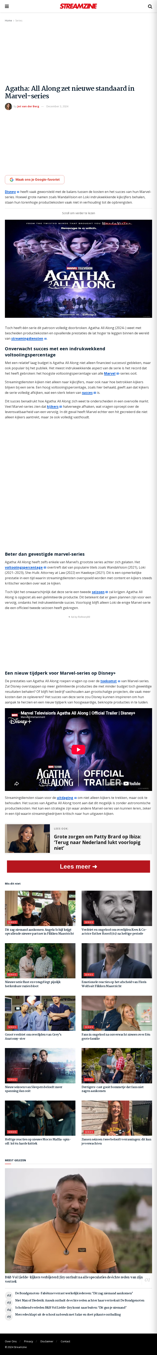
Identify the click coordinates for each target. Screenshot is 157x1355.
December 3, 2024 (57, 106)
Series (18, 20)
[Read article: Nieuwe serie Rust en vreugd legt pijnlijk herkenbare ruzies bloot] (40, 961)
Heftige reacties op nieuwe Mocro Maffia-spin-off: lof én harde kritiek (38, 1141)
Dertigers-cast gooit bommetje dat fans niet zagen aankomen (113, 1089)
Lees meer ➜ (78, 866)
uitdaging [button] (65, 797)
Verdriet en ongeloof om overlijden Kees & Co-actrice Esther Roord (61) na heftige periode (114, 931)
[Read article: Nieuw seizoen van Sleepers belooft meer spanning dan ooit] (40, 1065)
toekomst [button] (108, 681)
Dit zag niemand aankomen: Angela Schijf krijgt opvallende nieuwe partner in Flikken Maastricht (39, 931)
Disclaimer (46, 1341)
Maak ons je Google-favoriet (38, 179)
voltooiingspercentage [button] (24, 567)
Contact (65, 1341)
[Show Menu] (7, 6)
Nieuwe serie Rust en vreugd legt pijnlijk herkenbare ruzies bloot (33, 984)
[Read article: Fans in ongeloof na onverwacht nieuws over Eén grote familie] (117, 1013)
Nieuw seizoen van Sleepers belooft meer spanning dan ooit (33, 1089)
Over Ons (11, 1341)
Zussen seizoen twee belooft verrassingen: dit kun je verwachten (116, 1141)
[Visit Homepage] (78, 6)
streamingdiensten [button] (27, 338)
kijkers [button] (52, 406)
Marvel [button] (110, 373)
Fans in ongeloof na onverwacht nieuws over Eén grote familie (116, 1036)
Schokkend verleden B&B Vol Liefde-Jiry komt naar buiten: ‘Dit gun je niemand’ (70, 1307)
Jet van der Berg (28, 106)
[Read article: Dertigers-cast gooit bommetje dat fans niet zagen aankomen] (117, 1065)
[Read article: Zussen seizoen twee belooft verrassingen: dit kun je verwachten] (117, 1118)
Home (8, 20)
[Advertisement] (78, 53)
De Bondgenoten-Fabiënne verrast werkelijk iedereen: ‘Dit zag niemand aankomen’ (74, 1293)
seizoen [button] (98, 592)
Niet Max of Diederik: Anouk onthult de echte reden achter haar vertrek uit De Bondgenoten (79, 1300)
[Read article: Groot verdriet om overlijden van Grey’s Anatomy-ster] (40, 1013)
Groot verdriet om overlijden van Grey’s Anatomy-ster (33, 1036)
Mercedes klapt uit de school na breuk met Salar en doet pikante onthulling (68, 1314)
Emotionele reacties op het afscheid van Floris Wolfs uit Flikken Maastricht (114, 984)
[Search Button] (150, 6)
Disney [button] (10, 191)
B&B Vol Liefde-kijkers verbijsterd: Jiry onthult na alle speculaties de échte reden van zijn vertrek (74, 1279)
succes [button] (87, 392)
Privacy (28, 1341)
